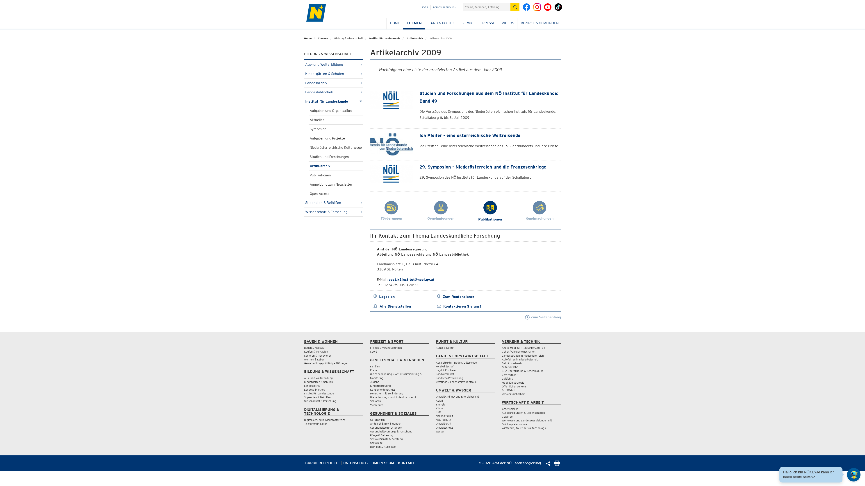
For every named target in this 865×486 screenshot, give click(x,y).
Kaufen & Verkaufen (316, 351)
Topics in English (444, 7)
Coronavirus (377, 419)
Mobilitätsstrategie (513, 382)
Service (469, 23)
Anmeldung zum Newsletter (331, 184)
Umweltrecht (443, 423)
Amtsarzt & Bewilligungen (385, 423)
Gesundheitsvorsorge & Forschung (391, 431)
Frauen (374, 370)
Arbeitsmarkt (510, 409)
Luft (438, 412)
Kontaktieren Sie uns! (462, 306)
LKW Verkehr (510, 374)
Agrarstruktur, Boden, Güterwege (456, 362)
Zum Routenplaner (458, 297)
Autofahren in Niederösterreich (520, 359)
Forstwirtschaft (445, 366)
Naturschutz (443, 419)
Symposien (318, 129)
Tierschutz (376, 405)
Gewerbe (507, 416)
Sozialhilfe (376, 443)
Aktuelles (317, 120)
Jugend (374, 382)
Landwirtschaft (445, 374)
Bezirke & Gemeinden (540, 23)
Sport (373, 351)
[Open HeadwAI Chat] (853, 475)
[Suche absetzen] (514, 7)
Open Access (319, 194)
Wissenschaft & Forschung (326, 212)
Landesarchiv (316, 83)
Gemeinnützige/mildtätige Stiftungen (326, 363)
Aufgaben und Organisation (331, 111)
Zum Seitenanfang (545, 317)
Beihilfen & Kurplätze (383, 446)
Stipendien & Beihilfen (323, 202)
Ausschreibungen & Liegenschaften (523, 412)
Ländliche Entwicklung (449, 378)
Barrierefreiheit (322, 463)
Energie (440, 404)
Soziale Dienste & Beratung (386, 439)
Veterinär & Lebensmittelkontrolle (456, 382)
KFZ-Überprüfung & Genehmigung (523, 371)
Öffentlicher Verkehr (514, 386)
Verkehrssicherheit (513, 394)
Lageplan (387, 297)
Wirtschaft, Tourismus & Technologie (524, 428)
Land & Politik (441, 23)
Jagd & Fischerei (446, 370)
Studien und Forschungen (329, 157)
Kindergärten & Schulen (324, 74)
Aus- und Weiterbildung (324, 64)
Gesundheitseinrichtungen (386, 427)
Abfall (439, 400)
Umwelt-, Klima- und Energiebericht (457, 396)
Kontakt (406, 463)
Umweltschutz (444, 427)
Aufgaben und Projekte (327, 138)
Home (395, 23)
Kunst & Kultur (445, 347)
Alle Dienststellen (395, 306)
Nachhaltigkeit (444, 416)
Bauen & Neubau (314, 347)
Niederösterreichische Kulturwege (336, 148)
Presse (488, 23)
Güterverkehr (510, 367)
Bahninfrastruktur (513, 363)
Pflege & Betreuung (382, 435)
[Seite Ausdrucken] (557, 465)
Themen (414, 23)
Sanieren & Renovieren (318, 355)
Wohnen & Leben (314, 359)
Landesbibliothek (319, 92)
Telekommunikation (316, 423)
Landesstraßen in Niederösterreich (523, 355)
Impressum (383, 463)
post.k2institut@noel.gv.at (412, 279)
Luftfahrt (507, 378)
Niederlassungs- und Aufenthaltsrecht (393, 397)
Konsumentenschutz (382, 389)
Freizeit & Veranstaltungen (386, 347)
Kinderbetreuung (380, 385)
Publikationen (320, 175)
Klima (439, 408)
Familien (375, 366)
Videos (508, 23)
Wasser (440, 431)
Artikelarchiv (415, 38)
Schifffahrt (508, 390)
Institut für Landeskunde (384, 38)
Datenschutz (356, 463)
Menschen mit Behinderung (386, 393)
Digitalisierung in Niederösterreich (325, 420)
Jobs (424, 7)
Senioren (375, 401)
